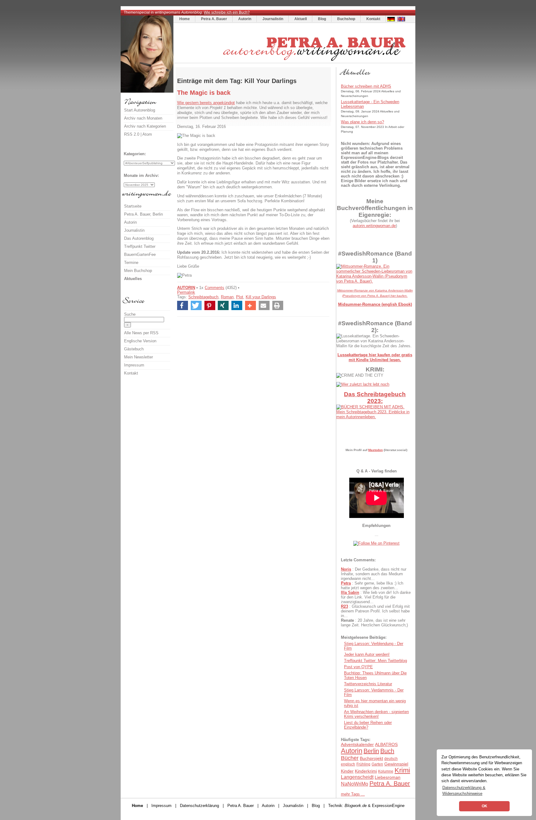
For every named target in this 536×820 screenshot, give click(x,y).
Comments (214, 287)
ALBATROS (386, 744)
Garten (377, 764)
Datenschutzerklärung (199, 805)
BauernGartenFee (140, 254)
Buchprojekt (371, 758)
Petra (346, 583)
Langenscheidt (357, 777)
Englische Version (140, 341)
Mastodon (375, 450)
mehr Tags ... (353, 794)
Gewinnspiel (396, 763)
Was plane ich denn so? (362, 122)
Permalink (186, 292)
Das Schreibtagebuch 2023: (375, 397)
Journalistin (272, 19)
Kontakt (373, 19)
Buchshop (346, 19)
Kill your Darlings (261, 297)
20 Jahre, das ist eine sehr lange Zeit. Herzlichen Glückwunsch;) (374, 622)
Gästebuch (134, 349)
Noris (346, 569)
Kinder (347, 771)
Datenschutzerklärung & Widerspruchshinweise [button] (463, 790)
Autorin (244, 19)
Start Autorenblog (139, 110)
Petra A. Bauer (214, 19)
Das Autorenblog (139, 238)
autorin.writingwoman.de (374, 225)
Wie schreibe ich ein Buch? (227, 12)
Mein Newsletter (138, 357)
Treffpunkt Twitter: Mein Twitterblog (375, 660)
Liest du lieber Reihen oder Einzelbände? (368, 725)
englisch (348, 764)
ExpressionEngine (388, 805)
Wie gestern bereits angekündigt (206, 102)
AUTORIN (186, 287)
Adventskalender (357, 744)
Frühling (363, 764)
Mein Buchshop (138, 270)
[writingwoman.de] (294, 61)
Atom (147, 134)
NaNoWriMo (354, 784)
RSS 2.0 (131, 134)
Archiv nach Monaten (143, 118)
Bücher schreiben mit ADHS (366, 86)
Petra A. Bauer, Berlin (143, 214)
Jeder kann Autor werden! (367, 654)
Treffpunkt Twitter (139, 246)
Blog (322, 19)
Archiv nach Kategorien (145, 126)
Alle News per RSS (141, 333)
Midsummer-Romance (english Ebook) (375, 304)
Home (184, 19)
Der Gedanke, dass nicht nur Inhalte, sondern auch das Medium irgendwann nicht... (373, 574)
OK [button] (484, 806)
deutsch (391, 758)
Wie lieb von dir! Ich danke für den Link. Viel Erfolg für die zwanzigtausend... (376, 597)
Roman (227, 297)
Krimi (402, 770)
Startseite (132, 206)
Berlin (371, 751)
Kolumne (385, 771)
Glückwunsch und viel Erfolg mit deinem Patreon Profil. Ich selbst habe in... (375, 611)
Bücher (350, 758)
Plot (239, 297)
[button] (182, 305)
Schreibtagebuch (203, 297)
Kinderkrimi (366, 771)
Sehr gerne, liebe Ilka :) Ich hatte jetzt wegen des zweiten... (372, 585)
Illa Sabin (350, 592)
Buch (387, 751)
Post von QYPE (358, 666)
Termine (131, 262)
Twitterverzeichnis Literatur (368, 684)
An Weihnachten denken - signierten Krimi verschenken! (376, 714)
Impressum (134, 365)
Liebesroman (387, 777)
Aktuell (300, 19)
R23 (344, 606)
